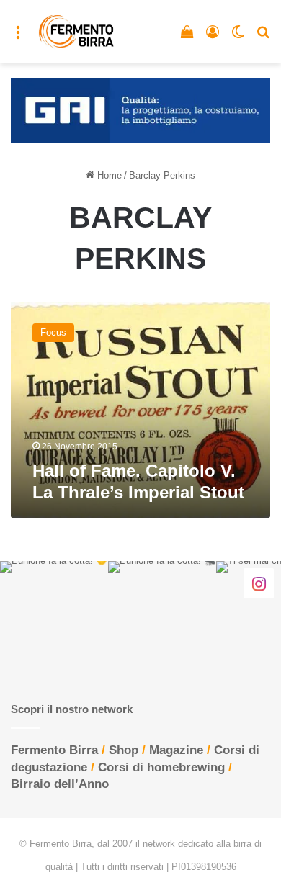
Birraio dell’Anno (60, 784)
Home (108, 175)
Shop (123, 750)
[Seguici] (259, 582)
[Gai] (140, 109)
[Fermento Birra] (76, 31)
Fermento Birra (54, 750)
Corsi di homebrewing (161, 767)
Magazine (176, 750)
